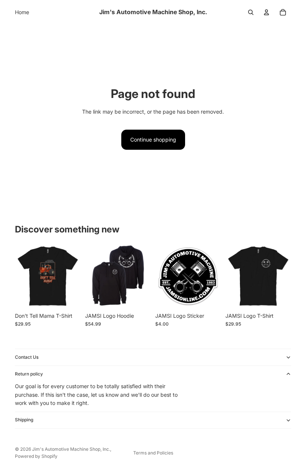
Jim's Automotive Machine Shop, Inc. (71, 449)
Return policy (29, 374)
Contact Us (26, 357)
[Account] (266, 12)
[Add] (209, 297)
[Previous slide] (93, 276)
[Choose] (69, 297)
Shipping (24, 419)
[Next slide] (142, 276)
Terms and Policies (153, 453)
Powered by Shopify (36, 456)
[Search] (251, 12)
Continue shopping (153, 139)
